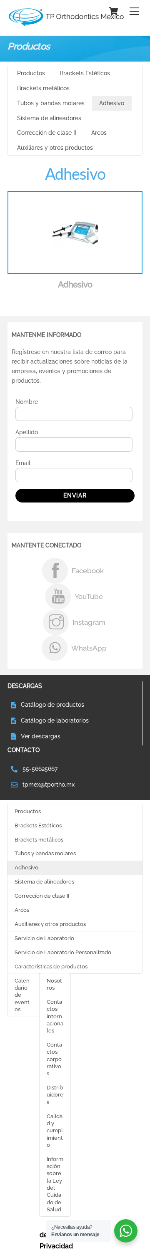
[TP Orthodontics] (66, 25)
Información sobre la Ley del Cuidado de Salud (55, 1184)
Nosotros (54, 984)
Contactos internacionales (55, 1016)
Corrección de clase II (47, 132)
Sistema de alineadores (49, 118)
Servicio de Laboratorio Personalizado (63, 952)
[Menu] (134, 11)
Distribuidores (55, 1094)
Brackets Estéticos (85, 73)
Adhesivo (111, 103)
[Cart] (113, 11)
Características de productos (51, 966)
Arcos (99, 132)
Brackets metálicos (43, 88)
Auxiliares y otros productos (55, 147)
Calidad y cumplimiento (55, 1130)
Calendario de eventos (22, 994)
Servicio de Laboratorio (44, 938)
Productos (31, 73)
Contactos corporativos (54, 1059)
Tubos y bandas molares (51, 103)
